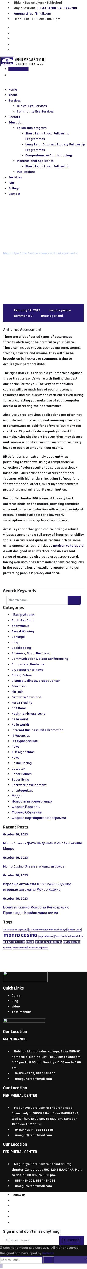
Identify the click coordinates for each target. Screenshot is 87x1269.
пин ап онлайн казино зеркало (30, 947)
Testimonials (21, 1012)
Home (12, 89)
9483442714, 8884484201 (34, 1130)
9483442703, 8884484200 (35, 1073)
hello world (20, 719)
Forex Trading (22, 703)
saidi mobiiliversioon (14, 942)
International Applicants (35, 161)
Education (15, 122)
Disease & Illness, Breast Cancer (36, 681)
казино (30, 942)
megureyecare (60, 310)
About (13, 95)
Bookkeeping (21, 648)
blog (15, 642)
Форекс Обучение (27, 812)
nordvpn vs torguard (68, 546)
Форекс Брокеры (26, 807)
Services (14, 100)
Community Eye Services (35, 111)
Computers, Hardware (28, 664)
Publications (26, 172)
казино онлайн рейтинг (48, 942)
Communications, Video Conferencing (40, 659)
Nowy (15, 757)
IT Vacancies (21, 735)
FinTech (17, 692)
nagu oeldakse (45, 936)
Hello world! (20, 725)
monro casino (20, 935)
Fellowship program (32, 128)
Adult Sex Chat (23, 620)
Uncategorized (52, 316)
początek (18, 768)
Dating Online (22, 675)
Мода (16, 796)
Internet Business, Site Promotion (37, 730)
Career (17, 995)
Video (16, 1006)
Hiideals (48, 1253)
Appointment (18, 69)
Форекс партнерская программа (39, 818)
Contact (14, 194)
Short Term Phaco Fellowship (47, 166)
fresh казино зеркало (15, 929)
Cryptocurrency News (27, 670)
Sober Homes (22, 774)
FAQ (11, 183)
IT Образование (25, 741)
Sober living (20, 779)
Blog (15, 1001)
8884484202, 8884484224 (35, 1180)
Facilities (15, 177)
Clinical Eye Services (32, 106)
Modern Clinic (74, 929)
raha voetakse (75, 936)
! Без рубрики (23, 615)
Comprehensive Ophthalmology (49, 155)
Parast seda (60, 936)
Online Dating (22, 763)
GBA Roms (19, 708)
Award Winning (23, 631)
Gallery (13, 188)
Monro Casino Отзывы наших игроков (34, 866)
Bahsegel (19, 637)
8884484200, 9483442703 (56, 8)
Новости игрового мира (32, 801)
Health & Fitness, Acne (28, 714)
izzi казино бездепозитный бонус (48, 929)
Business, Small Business (31, 653)
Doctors (14, 117)
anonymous (20, 626)
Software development (29, 785)
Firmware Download (26, 697)
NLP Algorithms (23, 752)
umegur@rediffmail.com (32, 13)
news (15, 746)
